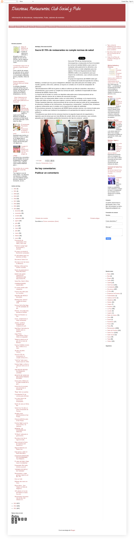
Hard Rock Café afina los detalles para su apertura (22, 330)
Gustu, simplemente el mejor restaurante (21, 319)
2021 (15, 191)
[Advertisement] (67, 35)
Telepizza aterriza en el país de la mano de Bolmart (21, 341)
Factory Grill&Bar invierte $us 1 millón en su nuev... (22, 346)
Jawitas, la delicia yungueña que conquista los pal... (21, 324)
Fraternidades (111, 295)
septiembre (18, 218)
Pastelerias (110, 321)
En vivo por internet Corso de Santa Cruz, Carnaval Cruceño (115, 171)
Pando (109, 319)
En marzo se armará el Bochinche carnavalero (22, 252)
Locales (109, 311)
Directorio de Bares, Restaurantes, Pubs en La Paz (74, 26)
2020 (15, 193)
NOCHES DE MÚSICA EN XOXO (21, 296)
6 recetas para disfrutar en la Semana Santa (119, 101)
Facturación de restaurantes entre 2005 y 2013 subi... (21, 242)
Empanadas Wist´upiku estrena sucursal (21, 466)
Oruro (19, 26)
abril (16, 230)
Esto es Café (18, 479)
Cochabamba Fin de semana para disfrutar (22, 395)
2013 (15, 503)
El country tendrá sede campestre (21, 288)
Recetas (110, 96)
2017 (15, 201)
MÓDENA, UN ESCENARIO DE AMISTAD (20, 430)
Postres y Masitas (113, 120)
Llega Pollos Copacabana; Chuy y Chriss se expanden (21, 335)
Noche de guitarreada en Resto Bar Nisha (22, 270)
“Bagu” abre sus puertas (21, 392)
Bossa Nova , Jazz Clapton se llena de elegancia (21, 487)
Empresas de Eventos (113, 293)
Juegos (109, 304)
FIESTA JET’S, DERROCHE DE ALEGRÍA (25, 108)
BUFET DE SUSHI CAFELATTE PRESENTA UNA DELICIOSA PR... (20, 276)
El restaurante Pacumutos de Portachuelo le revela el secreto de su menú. (21, 129)
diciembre (18, 211)
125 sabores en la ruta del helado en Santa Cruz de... (21, 492)
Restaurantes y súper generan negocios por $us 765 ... (21, 475)
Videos (109, 341)
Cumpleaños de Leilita (119, 179)
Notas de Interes (112, 315)
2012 (15, 506)
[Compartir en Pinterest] (53, 161)
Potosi (109, 324)
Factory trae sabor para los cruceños (21, 292)
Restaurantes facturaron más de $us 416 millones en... (21, 498)
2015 (15, 206)
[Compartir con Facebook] (52, 161)
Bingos (109, 278)
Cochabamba (41, 26)
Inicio (69, 218)
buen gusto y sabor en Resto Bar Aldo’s (21, 452)
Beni (108, 276)
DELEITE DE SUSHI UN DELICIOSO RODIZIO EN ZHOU (22, 377)
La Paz (32, 26)
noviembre (18, 213)
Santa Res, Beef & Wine (22, 281)
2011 (15, 508)
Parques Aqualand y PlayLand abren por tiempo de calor (20, 83)
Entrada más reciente (42, 218)
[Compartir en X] (50, 161)
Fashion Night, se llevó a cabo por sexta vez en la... (22, 365)
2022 (15, 188)
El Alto (109, 291)
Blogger (73, 530)
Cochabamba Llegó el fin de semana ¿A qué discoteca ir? (21, 67)
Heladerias (110, 300)
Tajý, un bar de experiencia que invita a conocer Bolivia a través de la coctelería (114, 47)
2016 (15, 203)
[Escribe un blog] (48, 161)
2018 (15, 198)
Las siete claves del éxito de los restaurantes (20, 400)
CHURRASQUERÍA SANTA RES (20, 284)
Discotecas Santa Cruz (21, 259)
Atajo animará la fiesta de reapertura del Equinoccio (21, 443)
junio (16, 225)
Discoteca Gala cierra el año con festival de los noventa (114, 53)
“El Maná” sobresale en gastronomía (21, 434)
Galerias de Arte (111, 298)
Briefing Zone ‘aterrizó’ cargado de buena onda (21, 301)
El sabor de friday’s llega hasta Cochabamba (22, 462)
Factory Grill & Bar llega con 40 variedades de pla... (21, 307)
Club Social (110, 285)
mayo (17, 228)
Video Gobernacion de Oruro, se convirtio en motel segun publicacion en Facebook (21, 100)
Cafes (109, 280)
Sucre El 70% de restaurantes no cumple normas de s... (22, 356)
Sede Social (110, 334)
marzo (17, 233)
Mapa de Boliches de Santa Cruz (24, 48)
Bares (109, 274)
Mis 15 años (111, 176)
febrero (17, 235)
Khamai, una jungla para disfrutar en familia (21, 311)
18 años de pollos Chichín (20, 351)
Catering (109, 282)
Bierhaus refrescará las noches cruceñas (21, 266)
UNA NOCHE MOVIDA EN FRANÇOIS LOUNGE (21, 371)
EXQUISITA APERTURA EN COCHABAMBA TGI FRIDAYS (22, 457)
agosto (17, 220)
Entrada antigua (94, 218)
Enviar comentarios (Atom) (51, 221)
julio (16, 223)
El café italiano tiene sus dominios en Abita (22, 256)
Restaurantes (45, 163)
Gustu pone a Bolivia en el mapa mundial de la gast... (22, 382)
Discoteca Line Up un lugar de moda (21, 439)
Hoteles (109, 302)
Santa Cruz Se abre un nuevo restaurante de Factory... (21, 409)
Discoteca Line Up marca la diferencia (22, 262)
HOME (12, 26)
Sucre (50, 163)
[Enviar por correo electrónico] (46, 161)
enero (17, 238)
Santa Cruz (51, 26)
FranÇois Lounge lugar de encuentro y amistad (21, 247)
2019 (15, 196)
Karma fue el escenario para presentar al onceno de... (21, 388)
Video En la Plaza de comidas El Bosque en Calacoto (113, 58)
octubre (17, 215)
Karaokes (110, 306)
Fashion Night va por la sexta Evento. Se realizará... (21, 424)
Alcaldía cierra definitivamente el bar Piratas (21, 415)
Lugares (109, 313)
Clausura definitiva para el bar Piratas (21, 419)
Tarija (25, 26)
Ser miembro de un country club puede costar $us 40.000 (21, 170)
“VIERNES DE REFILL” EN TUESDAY (21, 470)
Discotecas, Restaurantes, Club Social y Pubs (46, 9)
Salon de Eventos (112, 330)
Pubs (108, 326)
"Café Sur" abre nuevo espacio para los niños (22, 360)
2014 (15, 208)
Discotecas (110, 289)
